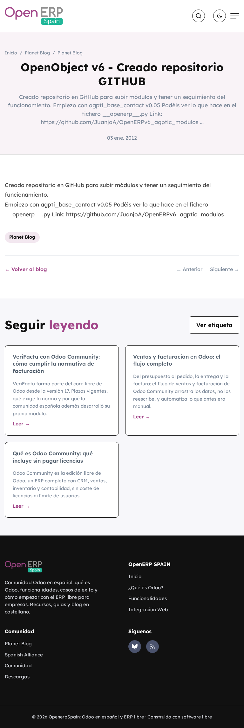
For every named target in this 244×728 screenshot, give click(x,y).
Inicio (11, 53)
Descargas (17, 677)
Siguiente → (224, 269)
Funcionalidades (147, 598)
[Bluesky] (134, 646)
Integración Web (148, 609)
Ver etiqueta (214, 325)
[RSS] (152, 646)
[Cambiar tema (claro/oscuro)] (219, 16)
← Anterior (189, 269)
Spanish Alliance (24, 655)
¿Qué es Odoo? (145, 587)
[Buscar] (198, 16)
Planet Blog (37, 53)
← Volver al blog (26, 269)
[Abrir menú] (234, 15)
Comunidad (18, 665)
